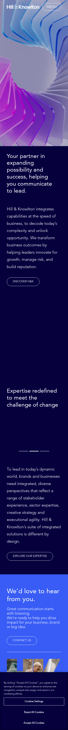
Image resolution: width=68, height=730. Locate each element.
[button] (52, 7)
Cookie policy (31, 694)
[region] (34, 701)
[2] (34, 451)
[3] (44, 451)
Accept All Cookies (34, 723)
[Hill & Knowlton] (23, 7)
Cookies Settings (34, 701)
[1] (24, 451)
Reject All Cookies (34, 712)
